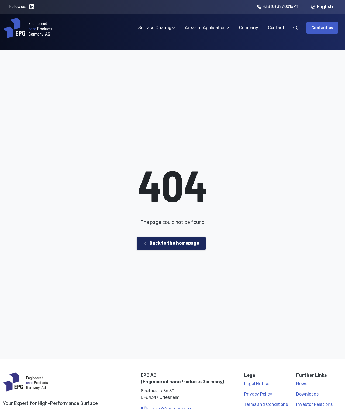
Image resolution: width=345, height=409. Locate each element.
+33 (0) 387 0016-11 (280, 6)
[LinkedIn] (31, 6)
